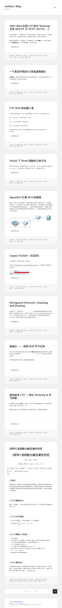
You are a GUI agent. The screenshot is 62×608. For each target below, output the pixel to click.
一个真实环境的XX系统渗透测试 (28, 71)
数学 (22, 581)
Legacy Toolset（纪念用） (25, 255)
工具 (15, 183)
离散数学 (35, 581)
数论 (25, 581)
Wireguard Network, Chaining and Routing (29, 304)
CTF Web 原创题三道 (22, 108)
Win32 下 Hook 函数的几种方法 (28, 160)
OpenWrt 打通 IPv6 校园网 (25, 197)
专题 (15, 581)
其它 (12, 183)
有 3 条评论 (21, 288)
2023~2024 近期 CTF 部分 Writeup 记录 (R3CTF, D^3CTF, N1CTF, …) (30, 27)
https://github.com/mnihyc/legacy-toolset (26, 265)
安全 (12, 380)
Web (15, 57)
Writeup (22, 57)
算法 (12, 581)
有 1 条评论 (42, 581)
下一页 (55, 591)
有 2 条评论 (18, 434)
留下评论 (28, 57)
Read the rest (15, 46)
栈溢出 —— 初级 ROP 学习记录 (27, 346)
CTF (12, 57)
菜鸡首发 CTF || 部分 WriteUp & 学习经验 (30, 396)
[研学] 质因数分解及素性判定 (26, 448)
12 (36, 591)
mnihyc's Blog (13, 6)
